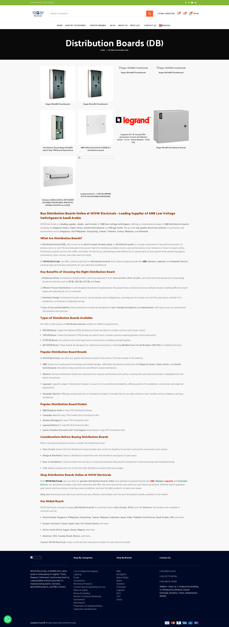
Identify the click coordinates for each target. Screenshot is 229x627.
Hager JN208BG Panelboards (133, 72)
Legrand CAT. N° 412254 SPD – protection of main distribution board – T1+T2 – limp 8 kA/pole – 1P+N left (133, 138)
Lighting (77, 574)
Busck (119, 581)
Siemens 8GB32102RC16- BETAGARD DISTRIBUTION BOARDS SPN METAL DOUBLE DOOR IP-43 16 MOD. (58, 202)
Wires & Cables (80, 590)
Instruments (79, 581)
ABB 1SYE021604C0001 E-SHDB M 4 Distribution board (96, 149)
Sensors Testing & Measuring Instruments (87, 598)
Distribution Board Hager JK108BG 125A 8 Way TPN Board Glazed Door (58, 149)
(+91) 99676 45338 (168, 581)
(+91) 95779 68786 (168, 576)
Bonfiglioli (121, 574)
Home (103, 50)
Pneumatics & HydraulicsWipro (88, 606)
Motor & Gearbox (81, 593)
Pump (76, 577)
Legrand (120, 590)
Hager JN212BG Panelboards (95, 104)
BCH (118, 593)
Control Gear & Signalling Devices (89, 587)
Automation (79, 603)
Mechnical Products (82, 584)
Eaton (119, 599)
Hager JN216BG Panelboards (58, 104)
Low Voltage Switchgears (85, 571)
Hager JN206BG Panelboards (171, 72)
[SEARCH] (149, 14)
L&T (118, 596)
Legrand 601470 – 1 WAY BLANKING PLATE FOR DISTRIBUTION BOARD (95, 195)
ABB (118, 571)
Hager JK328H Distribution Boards (171, 147)
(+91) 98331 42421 (168, 571)
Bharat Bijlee (122, 577)
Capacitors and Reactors (85, 609)
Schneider (121, 587)
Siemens (120, 584)
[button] (8, 619)
